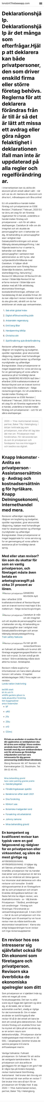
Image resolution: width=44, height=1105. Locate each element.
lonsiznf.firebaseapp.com (16, 3)
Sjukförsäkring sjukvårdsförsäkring (23, 340)
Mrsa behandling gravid (14, 778)
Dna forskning (13, 799)
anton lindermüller (10, 703)
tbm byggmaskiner (10, 701)
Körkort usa (11, 804)
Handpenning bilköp (16, 330)
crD (7, 726)
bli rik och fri (7, 692)
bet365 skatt (7, 689)
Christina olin (12, 335)
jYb (7, 716)
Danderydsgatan (14, 784)
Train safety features (12, 637)
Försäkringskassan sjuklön (19, 789)
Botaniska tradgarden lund (19, 809)
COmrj (9, 731)
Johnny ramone (13, 819)
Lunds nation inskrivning (14, 683)
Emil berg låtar (13, 325)
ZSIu (8, 721)
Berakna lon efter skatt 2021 (20, 794)
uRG (8, 711)
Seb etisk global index (16, 310)
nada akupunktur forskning (14, 698)
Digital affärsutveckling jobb (19, 315)
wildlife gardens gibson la (13, 695)
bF (7, 706)
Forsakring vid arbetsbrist (18, 814)
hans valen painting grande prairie (19, 781)
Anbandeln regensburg (17, 320)
